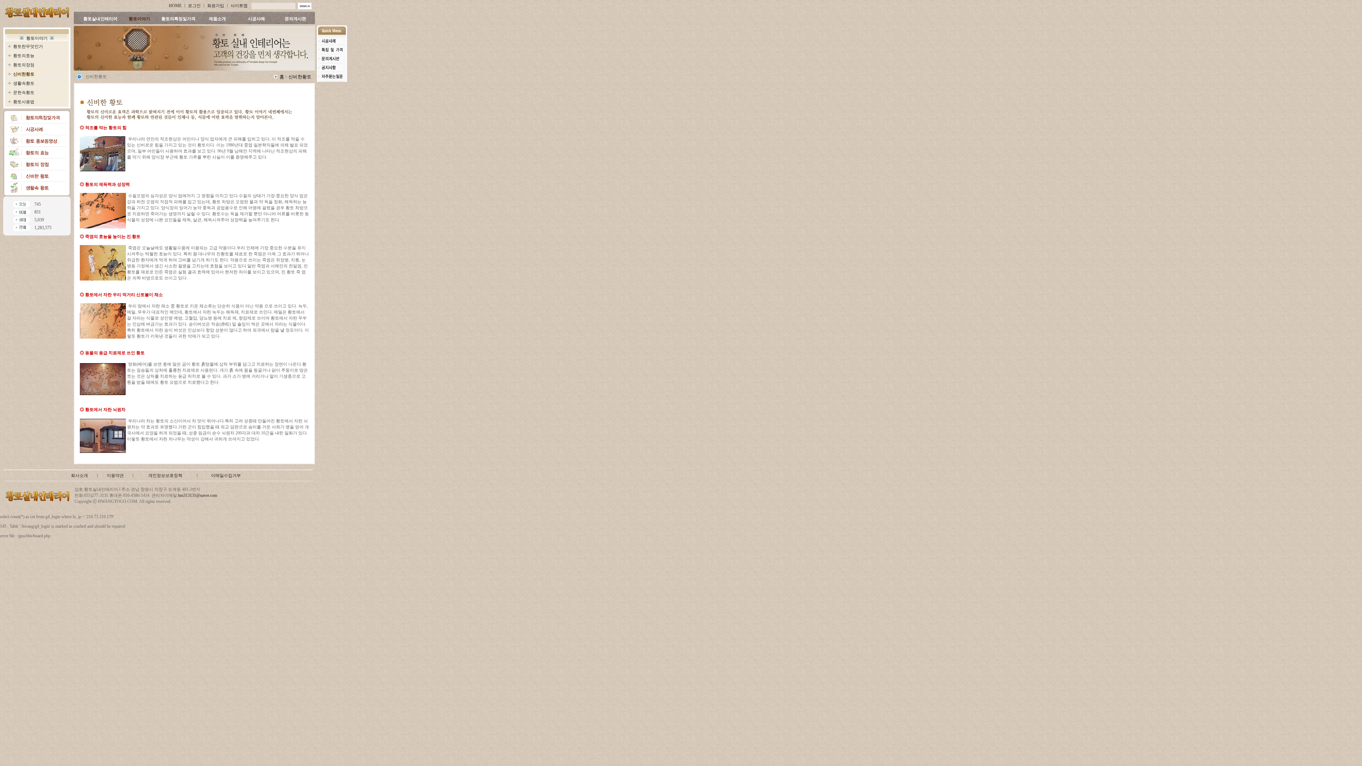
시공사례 (256, 18)
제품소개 (217, 18)
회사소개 (79, 475)
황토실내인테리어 (100, 18)
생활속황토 (23, 83)
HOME (175, 5)
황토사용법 (23, 101)
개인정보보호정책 (165, 475)
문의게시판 (295, 18)
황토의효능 (23, 55)
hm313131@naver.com (197, 495)
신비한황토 (299, 76)
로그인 (194, 5)
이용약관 (115, 475)
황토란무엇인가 (28, 46)
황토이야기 (139, 18)
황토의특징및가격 (178, 18)
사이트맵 (239, 5)
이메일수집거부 (226, 475)
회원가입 (215, 5)
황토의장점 (23, 64)
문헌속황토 (23, 92)
